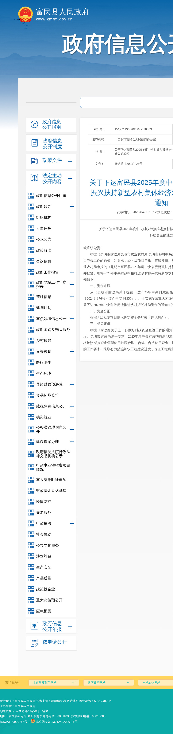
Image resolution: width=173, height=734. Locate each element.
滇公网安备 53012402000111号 (56, 721)
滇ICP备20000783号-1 (15, 721)
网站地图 (72, 701)
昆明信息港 (58, 701)
